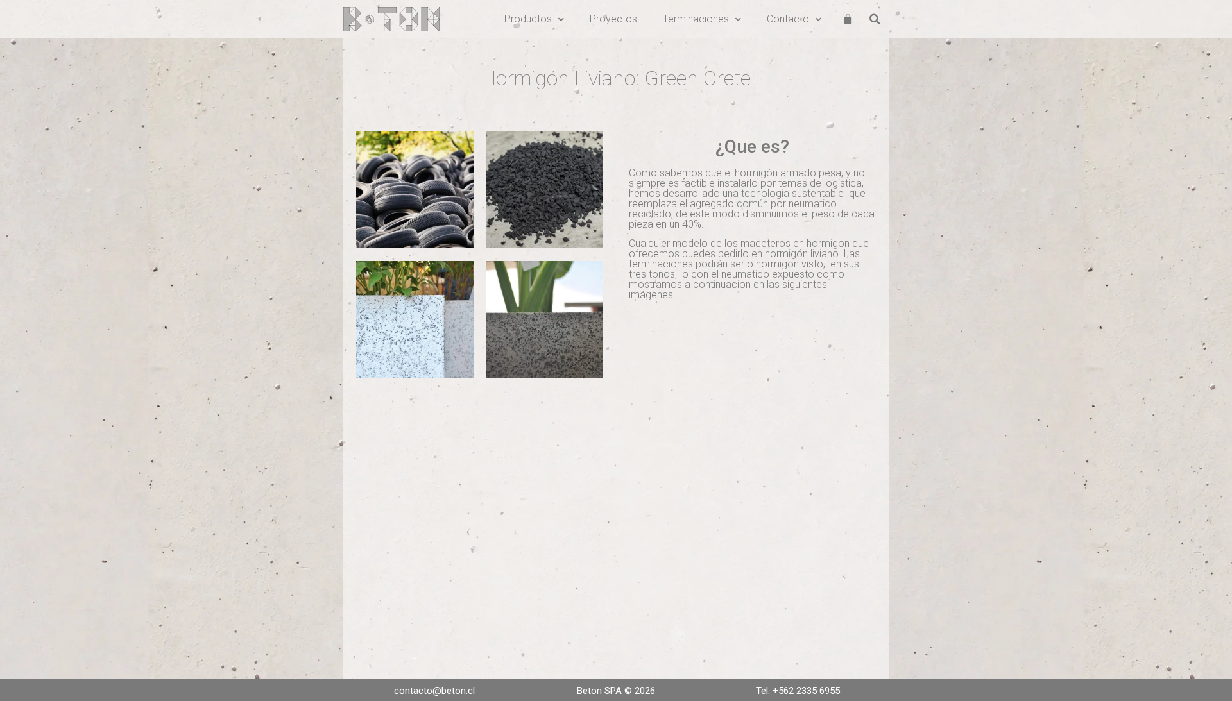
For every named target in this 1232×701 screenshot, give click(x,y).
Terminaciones (696, 19)
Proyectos (613, 19)
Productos (528, 19)
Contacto (788, 19)
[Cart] (848, 19)
